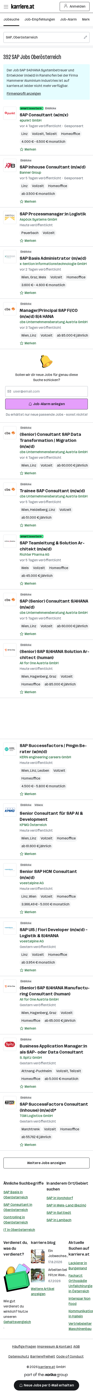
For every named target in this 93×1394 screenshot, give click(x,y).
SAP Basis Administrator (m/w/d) (53, 258)
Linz (24, 134)
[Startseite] (23, 6)
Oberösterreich (46, 57)
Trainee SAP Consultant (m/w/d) (52, 490)
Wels (42, 277)
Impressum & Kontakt (54, 1346)
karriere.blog (43, 1242)
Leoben (43, 770)
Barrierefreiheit (42, 1356)
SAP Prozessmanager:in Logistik (53, 214)
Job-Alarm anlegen (49, 404)
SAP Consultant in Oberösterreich (17, 1207)
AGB (76, 1346)
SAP (15, 57)
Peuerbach (29, 233)
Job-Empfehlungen (39, 19)
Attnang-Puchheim (36, 1071)
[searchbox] (46, 37)
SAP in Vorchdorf (59, 1198)
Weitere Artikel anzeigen (42, 1291)
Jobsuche (11, 19)
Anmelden (77, 6)
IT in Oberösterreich (19, 1230)
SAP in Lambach (58, 1220)
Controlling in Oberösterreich (15, 1219)
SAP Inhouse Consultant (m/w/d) (52, 167)
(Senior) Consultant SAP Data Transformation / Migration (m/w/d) (50, 440)
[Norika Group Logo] (46, 1376)
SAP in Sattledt (58, 1213)
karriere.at (79, 1254)
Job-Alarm (68, 19)
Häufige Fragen (24, 1346)
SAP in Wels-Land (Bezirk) (66, 1205)
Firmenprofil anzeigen (24, 93)
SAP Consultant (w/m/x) (44, 114)
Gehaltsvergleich (17, 1322)
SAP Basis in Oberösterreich (15, 1194)
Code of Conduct (70, 1356)
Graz (34, 277)
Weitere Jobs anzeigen (46, 1163)
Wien (25, 277)
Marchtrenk (30, 1129)
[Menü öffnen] (6, 6)
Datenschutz (18, 1356)
